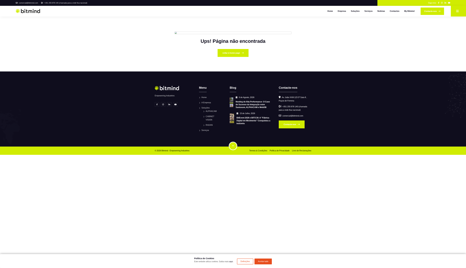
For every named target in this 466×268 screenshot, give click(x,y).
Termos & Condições (258, 151)
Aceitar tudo (263, 261)
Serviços (368, 11)
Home (330, 11)
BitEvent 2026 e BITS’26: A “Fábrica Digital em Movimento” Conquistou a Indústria (253, 120)
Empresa (342, 11)
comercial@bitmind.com (28, 3)
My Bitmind (409, 11)
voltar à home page (231, 53)
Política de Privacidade (280, 151)
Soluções (355, 11)
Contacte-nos (290, 124)
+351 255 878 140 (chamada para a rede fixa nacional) (65, 3)
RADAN (209, 125)
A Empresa (206, 103)
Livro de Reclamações (301, 151)
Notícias (381, 11)
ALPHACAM (211, 111)
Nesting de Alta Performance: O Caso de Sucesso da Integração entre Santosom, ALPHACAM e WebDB (253, 104)
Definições (245, 261)
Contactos (394, 11)
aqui (231, 261)
